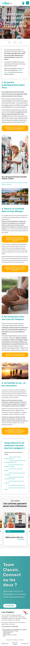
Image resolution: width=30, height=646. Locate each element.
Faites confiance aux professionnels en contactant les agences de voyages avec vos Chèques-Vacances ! (15, 431)
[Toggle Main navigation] (27, 3)
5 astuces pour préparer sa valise (16, 485)
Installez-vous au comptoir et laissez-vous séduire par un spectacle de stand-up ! (15, 128)
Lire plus (21, 539)
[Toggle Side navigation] (23, 3)
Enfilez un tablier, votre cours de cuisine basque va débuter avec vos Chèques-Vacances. (15, 239)
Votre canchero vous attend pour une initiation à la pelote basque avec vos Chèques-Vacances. (15, 268)
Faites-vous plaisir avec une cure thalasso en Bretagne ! (15, 355)
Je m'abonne (9, 605)
